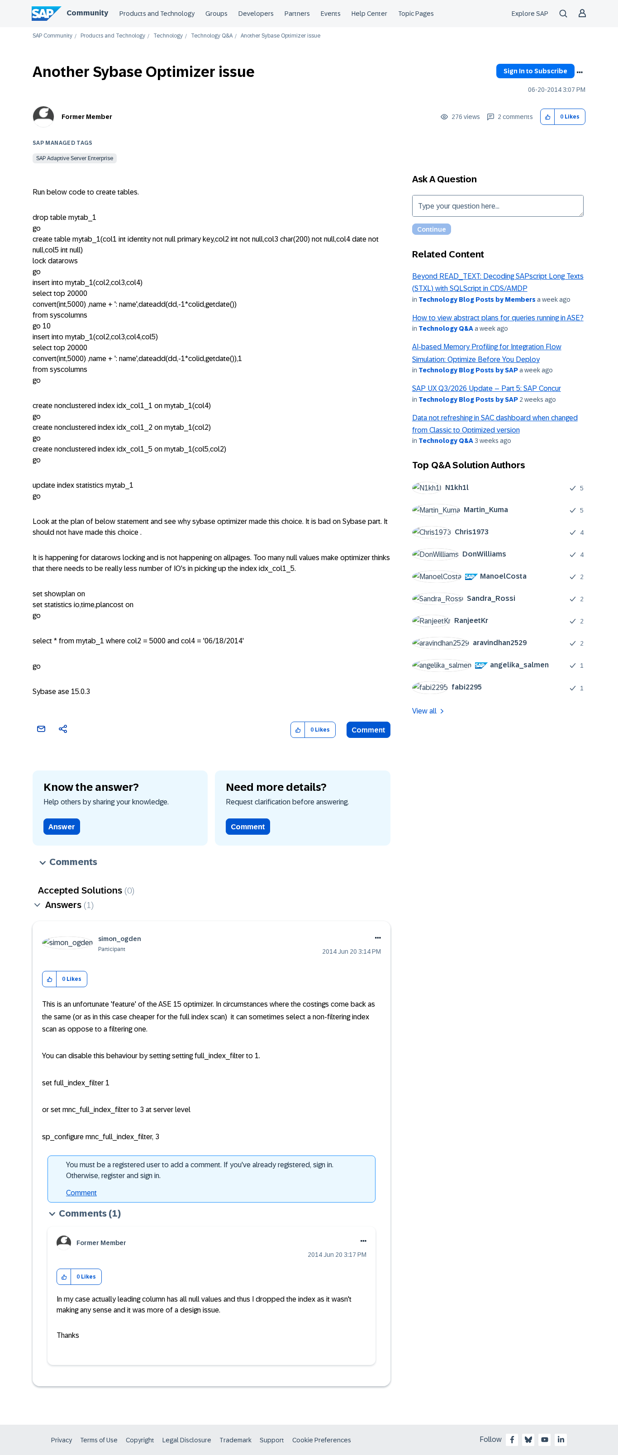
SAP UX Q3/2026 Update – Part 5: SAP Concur (486, 388)
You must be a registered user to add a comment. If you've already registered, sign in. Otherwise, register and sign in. (199, 1170)
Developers (256, 13)
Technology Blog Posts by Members (477, 299)
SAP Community (52, 36)
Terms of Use (99, 1440)
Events (331, 13)
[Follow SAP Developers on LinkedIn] (561, 1439)
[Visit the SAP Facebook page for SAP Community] (512, 1439)
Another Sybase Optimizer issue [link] (280, 36)
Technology (168, 36)
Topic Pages (416, 13)
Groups (216, 13)
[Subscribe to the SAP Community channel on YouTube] (544, 1439)
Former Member (87, 116)
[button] (548, 117)
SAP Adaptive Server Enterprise (74, 158)
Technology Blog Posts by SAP (468, 370)
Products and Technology (157, 13)
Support (272, 1440)
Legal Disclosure (186, 1440)
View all (424, 711)
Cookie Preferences (321, 1440)
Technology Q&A (212, 36)
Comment (368, 730)
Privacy (61, 1440)
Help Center (369, 13)
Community (87, 13)
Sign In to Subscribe (535, 71)
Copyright (140, 1440)
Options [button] (579, 72)
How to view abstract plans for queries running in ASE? (498, 318)
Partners (297, 13)
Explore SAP (530, 13)
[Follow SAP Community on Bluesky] (528, 1439)
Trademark (235, 1440)
